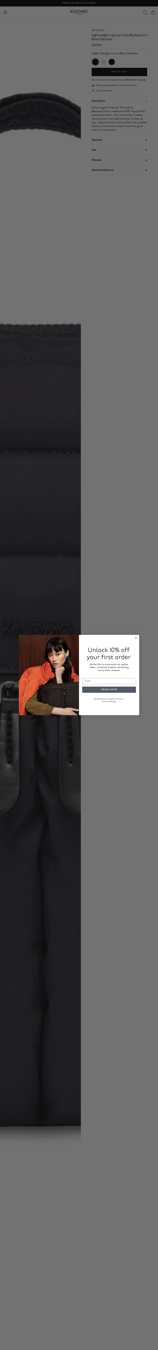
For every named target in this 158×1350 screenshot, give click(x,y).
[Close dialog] (136, 638)
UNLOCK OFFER (109, 690)
